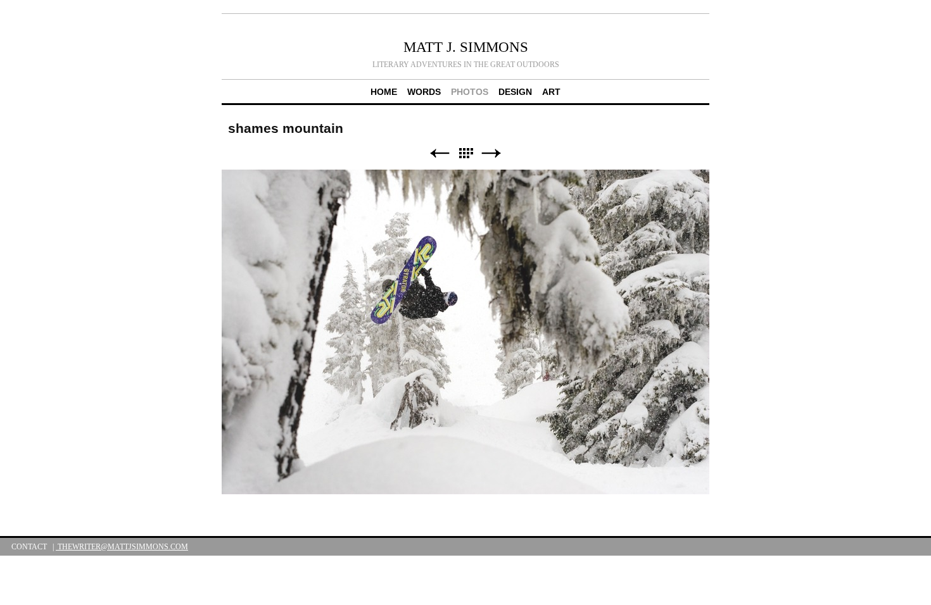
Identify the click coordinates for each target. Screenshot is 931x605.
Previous (439, 153)
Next (491, 153)
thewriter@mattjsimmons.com (122, 546)
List (465, 153)
